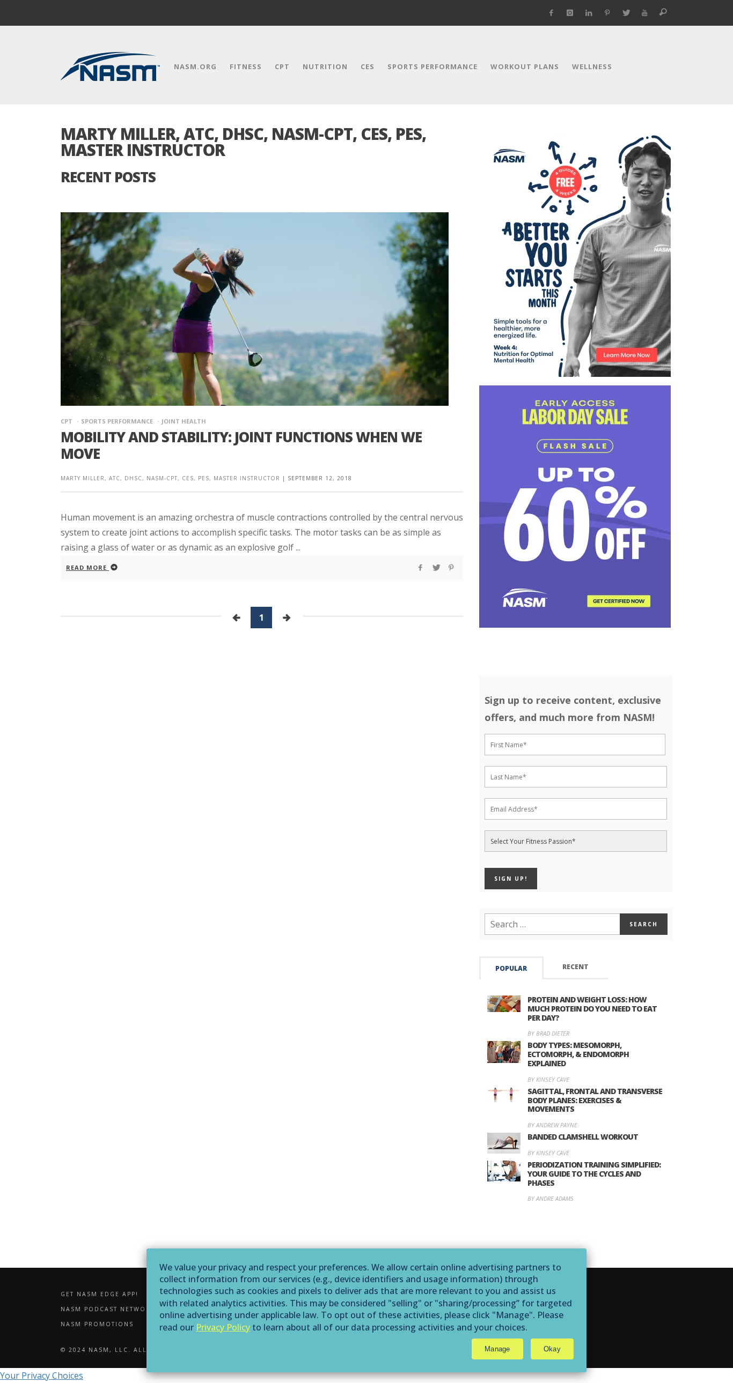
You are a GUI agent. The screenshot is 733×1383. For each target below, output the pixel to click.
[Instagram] (570, 12)
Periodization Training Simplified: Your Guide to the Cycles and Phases (594, 1173)
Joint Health (184, 421)
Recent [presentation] (575, 966)
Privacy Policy (223, 1327)
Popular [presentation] (511, 968)
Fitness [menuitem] (246, 66)
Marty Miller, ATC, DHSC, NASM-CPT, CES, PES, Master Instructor (170, 478)
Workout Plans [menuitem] (524, 66)
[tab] (511, 967)
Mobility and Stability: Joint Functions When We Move (241, 445)
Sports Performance (117, 421)
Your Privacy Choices (41, 1375)
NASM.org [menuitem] (195, 66)
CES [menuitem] (368, 66)
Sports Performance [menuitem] (432, 66)
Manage (497, 1349)
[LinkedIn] (589, 12)
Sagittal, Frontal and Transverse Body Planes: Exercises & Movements (594, 1100)
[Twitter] (626, 12)
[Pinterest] (607, 12)
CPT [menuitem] (282, 66)
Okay (552, 1349)
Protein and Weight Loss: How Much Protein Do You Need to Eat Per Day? (592, 1008)
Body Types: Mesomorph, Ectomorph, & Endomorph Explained (578, 1054)
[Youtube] (645, 12)
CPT (66, 421)
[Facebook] (551, 12)
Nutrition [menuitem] (325, 66)
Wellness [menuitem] (592, 66)
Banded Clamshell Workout (582, 1137)
